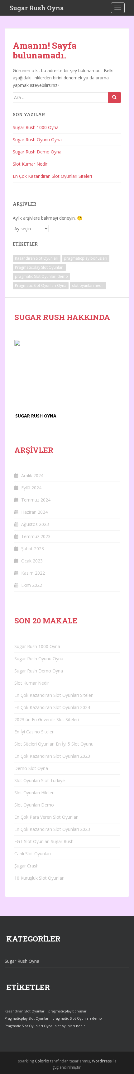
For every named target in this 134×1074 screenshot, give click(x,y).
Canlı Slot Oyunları (32, 854)
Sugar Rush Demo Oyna (37, 152)
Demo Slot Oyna (31, 768)
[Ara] (114, 97)
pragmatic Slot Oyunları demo (41, 276)
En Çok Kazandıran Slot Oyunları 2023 (52, 756)
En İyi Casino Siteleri (34, 732)
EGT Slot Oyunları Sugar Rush (44, 841)
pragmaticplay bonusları (85, 258)
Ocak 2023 (32, 561)
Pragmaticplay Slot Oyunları (39, 267)
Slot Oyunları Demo (34, 805)
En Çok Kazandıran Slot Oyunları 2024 (52, 707)
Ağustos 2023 (35, 524)
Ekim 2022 (31, 585)
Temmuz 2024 (35, 500)
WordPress (102, 1061)
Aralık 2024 (32, 475)
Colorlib (42, 1061)
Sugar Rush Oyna (36, 8)
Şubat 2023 (32, 549)
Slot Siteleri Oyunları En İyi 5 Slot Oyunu (53, 744)
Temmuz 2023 (35, 536)
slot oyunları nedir (88, 285)
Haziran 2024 (34, 512)
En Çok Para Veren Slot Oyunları (46, 817)
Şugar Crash (26, 866)
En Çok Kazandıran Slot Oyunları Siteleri (52, 176)
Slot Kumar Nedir (30, 164)
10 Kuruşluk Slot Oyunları (39, 878)
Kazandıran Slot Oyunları (36, 258)
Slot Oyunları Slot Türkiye (39, 780)
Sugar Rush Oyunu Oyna (37, 139)
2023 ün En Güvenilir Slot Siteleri (46, 719)
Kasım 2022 (33, 573)
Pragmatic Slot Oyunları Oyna (40, 285)
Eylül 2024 (31, 488)
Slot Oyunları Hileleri (34, 793)
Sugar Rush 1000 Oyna (36, 127)
